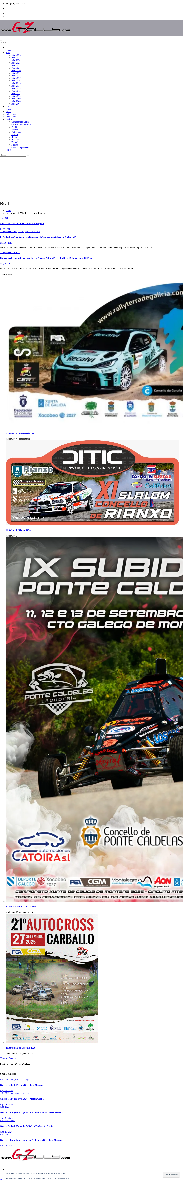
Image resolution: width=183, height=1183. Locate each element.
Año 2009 (16, 98)
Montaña (15, 129)
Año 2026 (16, 55)
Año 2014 (16, 86)
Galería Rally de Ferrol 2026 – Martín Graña (22, 1099)
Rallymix (15, 137)
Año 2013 (16, 88)
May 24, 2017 (6, 263)
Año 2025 (16, 57)
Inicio (8, 50)
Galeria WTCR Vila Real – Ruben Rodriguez (22, 223)
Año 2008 (16, 101)
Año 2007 (16, 104)
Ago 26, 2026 (6, 1090)
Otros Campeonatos (20, 147)
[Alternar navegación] (1, 40)
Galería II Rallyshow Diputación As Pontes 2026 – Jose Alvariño (31, 1140)
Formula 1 (16, 142)
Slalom (14, 134)
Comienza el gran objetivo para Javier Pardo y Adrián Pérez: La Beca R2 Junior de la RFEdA (46, 258)
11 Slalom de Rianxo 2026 (18, 530)
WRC (14, 127)
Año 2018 (16, 75)
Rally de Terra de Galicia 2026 (20, 433)
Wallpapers (11, 116)
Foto (8, 52)
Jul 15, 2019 (5, 229)
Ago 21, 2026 (6, 1118)
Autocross (16, 132)
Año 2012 (16, 91)
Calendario (11, 114)
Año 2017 (16, 78)
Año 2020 (16, 70)
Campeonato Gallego (21, 122)
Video (8, 111)
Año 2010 (16, 96)
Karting (14, 145)
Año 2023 (16, 63)
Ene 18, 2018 (6, 243)
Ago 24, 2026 (6, 1104)
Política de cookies (63, 1178)
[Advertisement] (91, 178)
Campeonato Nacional (21, 124)
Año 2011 (15, 93)
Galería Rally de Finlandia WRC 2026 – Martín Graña (26, 1126)
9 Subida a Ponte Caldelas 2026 (21, 906)
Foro (8, 106)
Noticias (9, 119)
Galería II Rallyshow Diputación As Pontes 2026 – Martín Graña (31, 1112)
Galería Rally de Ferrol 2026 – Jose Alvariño (21, 1085)
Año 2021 (16, 68)
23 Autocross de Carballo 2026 (20, 1048)
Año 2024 (16, 60)
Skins (8, 109)
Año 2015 (16, 83)
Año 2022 (16, 65)
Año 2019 (16, 73)
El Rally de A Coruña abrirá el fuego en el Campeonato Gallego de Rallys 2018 (38, 237)
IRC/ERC (15, 139)
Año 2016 (16, 80)
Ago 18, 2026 (6, 1145)
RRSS (8, 150)
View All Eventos (8, 1058)
